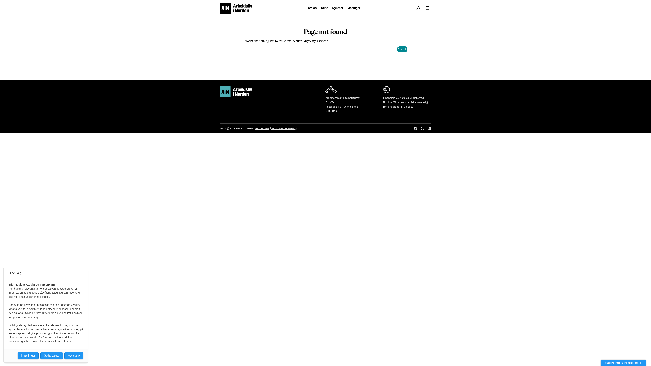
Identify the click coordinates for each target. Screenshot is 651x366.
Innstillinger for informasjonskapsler (623, 362)
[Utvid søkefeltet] (418, 8)
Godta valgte (51, 355)
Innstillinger (28, 355)
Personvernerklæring (284, 128)
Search (402, 49)
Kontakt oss (262, 128)
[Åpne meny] (427, 8)
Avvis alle (74, 355)
